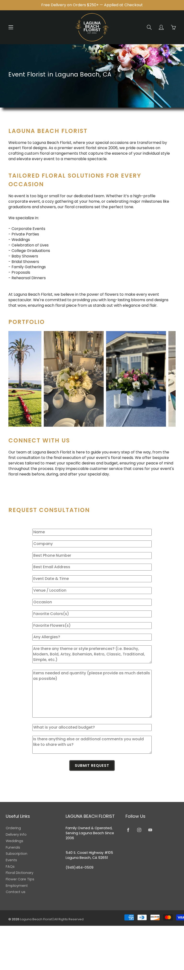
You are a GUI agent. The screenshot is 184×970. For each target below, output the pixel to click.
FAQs (10, 866)
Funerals (13, 847)
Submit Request (92, 765)
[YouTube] (150, 830)
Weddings (14, 841)
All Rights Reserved (69, 919)
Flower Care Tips (20, 879)
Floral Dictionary (19, 872)
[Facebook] (128, 830)
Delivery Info (16, 834)
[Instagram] (139, 830)
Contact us (15, 891)
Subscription (16, 853)
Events (11, 860)
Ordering (13, 828)
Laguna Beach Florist (36, 919)
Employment (17, 885)
